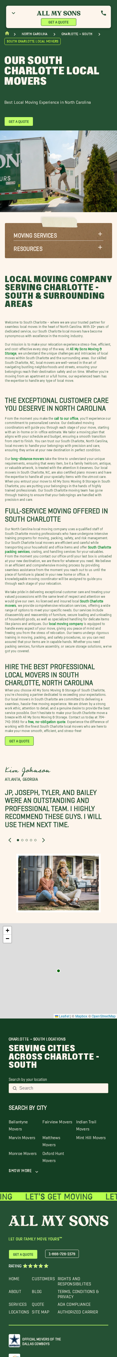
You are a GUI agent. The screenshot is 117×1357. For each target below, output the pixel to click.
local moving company (66, 622)
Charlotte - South (76, 34)
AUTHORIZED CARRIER (78, 1310)
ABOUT (15, 1290)
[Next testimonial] (43, 840)
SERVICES (18, 1302)
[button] (58, 233)
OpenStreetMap (104, 1016)
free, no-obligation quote (47, 720)
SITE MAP (40, 1310)
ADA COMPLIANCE (74, 1302)
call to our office (66, 417)
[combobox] (62, 1088)
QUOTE (38, 1302)
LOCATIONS (19, 1310)
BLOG (37, 1290)
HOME (14, 1277)
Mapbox (81, 1016)
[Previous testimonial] (10, 840)
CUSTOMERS (43, 1277)
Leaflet (63, 1016)
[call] (103, 13)
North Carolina (34, 34)
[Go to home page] (7, 34)
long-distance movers (27, 457)
